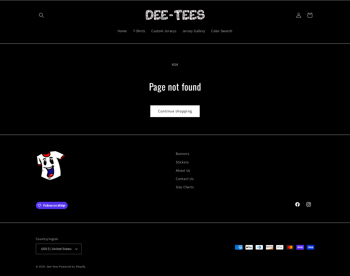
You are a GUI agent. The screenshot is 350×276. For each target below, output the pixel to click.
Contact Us (185, 178)
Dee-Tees (53, 266)
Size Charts (185, 187)
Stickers (182, 162)
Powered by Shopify (72, 266)
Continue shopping (175, 111)
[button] (41, 15)
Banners (182, 153)
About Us (183, 170)
